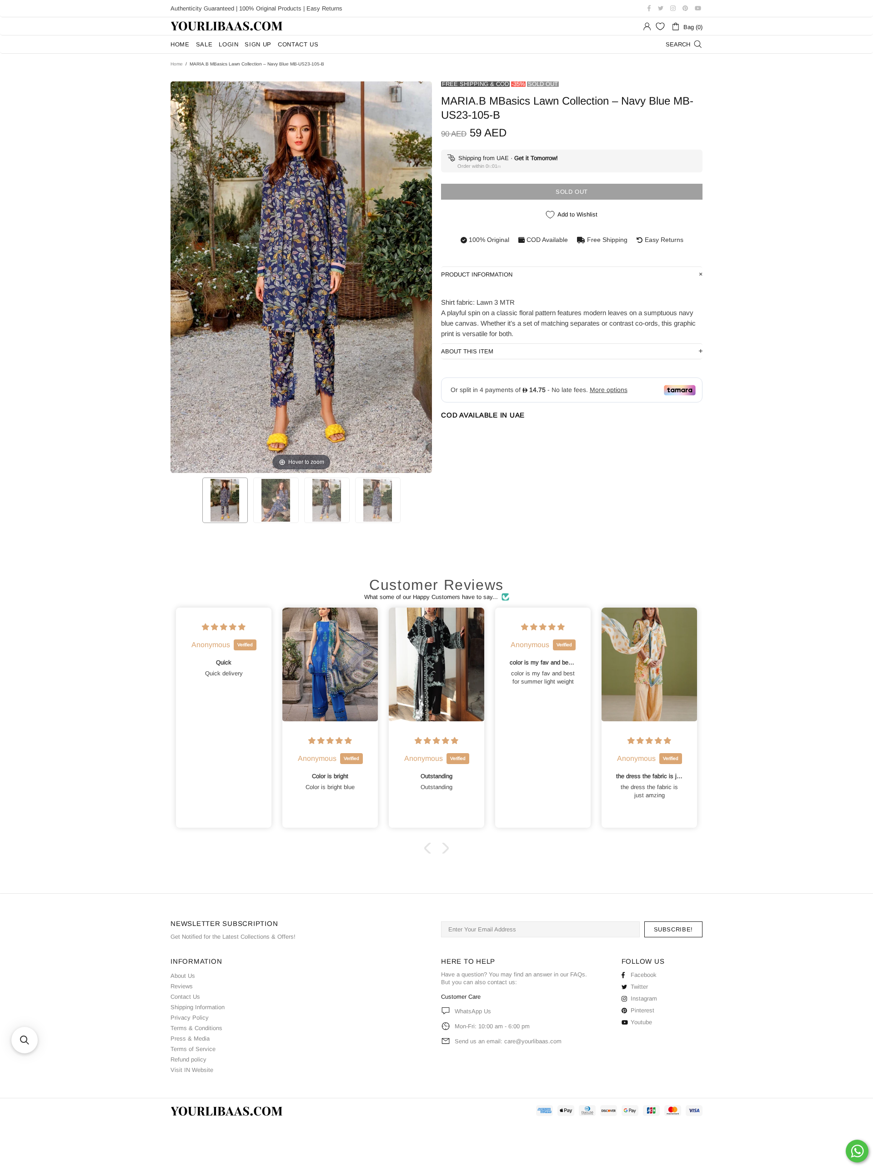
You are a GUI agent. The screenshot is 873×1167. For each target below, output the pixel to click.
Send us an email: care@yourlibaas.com (508, 1041)
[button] (429, 847)
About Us (183, 975)
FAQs (577, 974)
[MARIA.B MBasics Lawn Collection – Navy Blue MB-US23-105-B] (225, 500)
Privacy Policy (190, 1017)
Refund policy (188, 1059)
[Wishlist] (660, 26)
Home (177, 63)
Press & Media (190, 1038)
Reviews (182, 986)
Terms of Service (193, 1049)
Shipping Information (198, 1007)
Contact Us (185, 996)
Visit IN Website (192, 1069)
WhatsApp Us (473, 1011)
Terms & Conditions (196, 1028)
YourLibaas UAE (227, 26)
